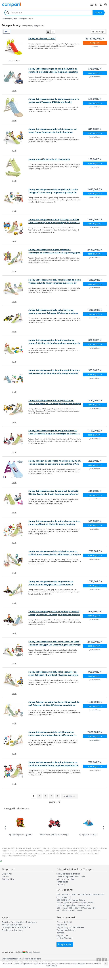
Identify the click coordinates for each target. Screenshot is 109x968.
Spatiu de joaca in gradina (21, 834)
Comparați (95, 42)
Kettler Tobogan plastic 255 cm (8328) (73, 905)
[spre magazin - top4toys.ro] (15, 168)
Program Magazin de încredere (70, 927)
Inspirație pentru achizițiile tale (16, 927)
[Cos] (100, 5)
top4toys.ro (95, 167)
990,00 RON (94, 671)
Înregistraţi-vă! (64, 944)
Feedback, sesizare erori (12, 930)
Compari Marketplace (66, 930)
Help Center (61, 924)
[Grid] (52, 32)
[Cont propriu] (105, 5)
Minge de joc (62, 881)
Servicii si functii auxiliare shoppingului (19, 922)
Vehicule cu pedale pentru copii (54, 834)
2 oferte (95, 46)
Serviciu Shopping (64, 938)
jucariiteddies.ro (94, 77)
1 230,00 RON (94, 279)
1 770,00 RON (94, 551)
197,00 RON (94, 159)
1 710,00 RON (94, 581)
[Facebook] (99, 960)
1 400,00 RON (94, 701)
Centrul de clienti (64, 922)
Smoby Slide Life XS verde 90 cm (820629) (49, 159)
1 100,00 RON (94, 430)
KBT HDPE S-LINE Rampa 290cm (70, 900)
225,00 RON (94, 460)
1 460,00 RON (94, 400)
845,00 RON (94, 129)
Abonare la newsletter (12, 924)
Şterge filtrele (39, 26)
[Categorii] (92, 5)
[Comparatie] (96, 5)
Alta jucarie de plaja (88, 834)
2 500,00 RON (94, 641)
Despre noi (7, 873)
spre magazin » (95, 73)
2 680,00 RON (94, 189)
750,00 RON (94, 762)
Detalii (14, 91)
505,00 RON (94, 370)
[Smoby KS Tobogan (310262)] (15, 47)
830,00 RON (94, 340)
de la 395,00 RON (94, 38)
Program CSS (62, 935)
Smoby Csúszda (33, 952)
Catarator (60, 884)
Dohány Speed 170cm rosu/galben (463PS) (75, 902)
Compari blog (8, 879)
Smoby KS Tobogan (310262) (42, 38)
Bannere (60, 932)
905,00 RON (94, 611)
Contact (5, 876)
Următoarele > (69, 796)
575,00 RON (94, 68)
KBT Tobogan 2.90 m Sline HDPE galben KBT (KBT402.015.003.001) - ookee (75, 909)
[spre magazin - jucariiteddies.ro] (15, 77)
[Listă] (48, 32)
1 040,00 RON (94, 219)
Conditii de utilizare (32, 958)
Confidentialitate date (11, 958)
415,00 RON (94, 490)
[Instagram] (104, 960)
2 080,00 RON (94, 732)
